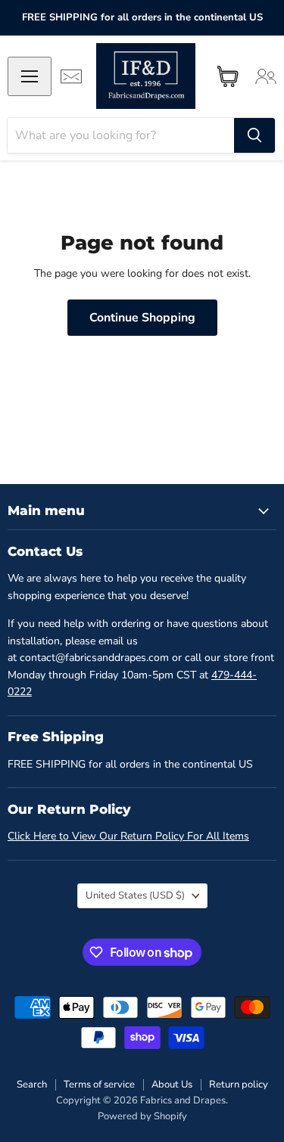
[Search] (254, 135)
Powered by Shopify (142, 1116)
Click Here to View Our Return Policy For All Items (128, 836)
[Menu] (29, 76)
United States (135, 895)
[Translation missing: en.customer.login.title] (265, 76)
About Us (171, 1084)
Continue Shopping (142, 317)
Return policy (238, 1084)
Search (32, 1084)
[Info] (71, 76)
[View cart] (228, 76)
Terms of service (99, 1084)
